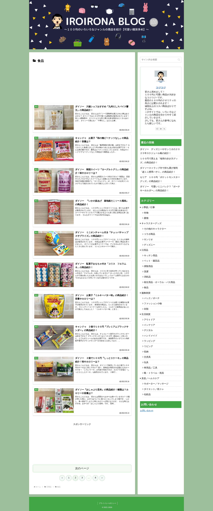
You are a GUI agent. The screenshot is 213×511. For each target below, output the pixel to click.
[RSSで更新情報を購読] (164, 128)
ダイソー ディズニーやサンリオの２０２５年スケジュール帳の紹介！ (160, 151)
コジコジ (161, 87)
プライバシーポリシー (107, 503)
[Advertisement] (82, 82)
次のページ (82, 468)
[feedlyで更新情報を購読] (160, 128)
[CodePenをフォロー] (157, 128)
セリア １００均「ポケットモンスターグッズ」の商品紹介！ (160, 179)
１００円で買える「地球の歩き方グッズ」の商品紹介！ (159, 160)
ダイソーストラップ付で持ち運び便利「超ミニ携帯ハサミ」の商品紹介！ (159, 170)
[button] (179, 59)
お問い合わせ (146, 410)
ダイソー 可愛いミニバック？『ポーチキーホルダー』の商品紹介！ (160, 188)
